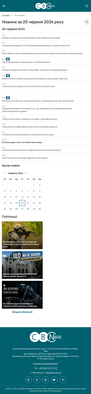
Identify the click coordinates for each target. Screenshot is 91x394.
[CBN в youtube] (54, 379)
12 (16, 197)
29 (34, 209)
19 (16, 203)
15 (34, 197)
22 (34, 203)
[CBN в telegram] (62, 379)
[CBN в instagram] (28, 379)
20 (22, 203)
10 (5, 197)
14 (28, 197)
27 (22, 209)
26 (16, 209)
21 (28, 203)
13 (22, 197)
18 (11, 203)
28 (28, 209)
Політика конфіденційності (45, 363)
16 (40, 197)
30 (40, 209)
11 (10, 197)
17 (5, 203)
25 (10, 209)
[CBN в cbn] (45, 379)
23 (40, 203)
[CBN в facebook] (37, 379)
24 (5, 209)
